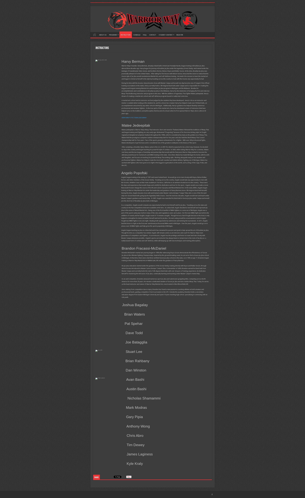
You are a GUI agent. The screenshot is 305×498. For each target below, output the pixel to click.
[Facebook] (212, 494)
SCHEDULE (136, 35)
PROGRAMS (113, 35)
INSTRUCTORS (126, 35)
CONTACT (152, 35)
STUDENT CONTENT (166, 35)
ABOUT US (103, 35)
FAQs (145, 35)
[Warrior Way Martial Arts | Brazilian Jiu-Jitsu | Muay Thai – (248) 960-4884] (152, 20)
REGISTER (179, 35)
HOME (95, 34)
